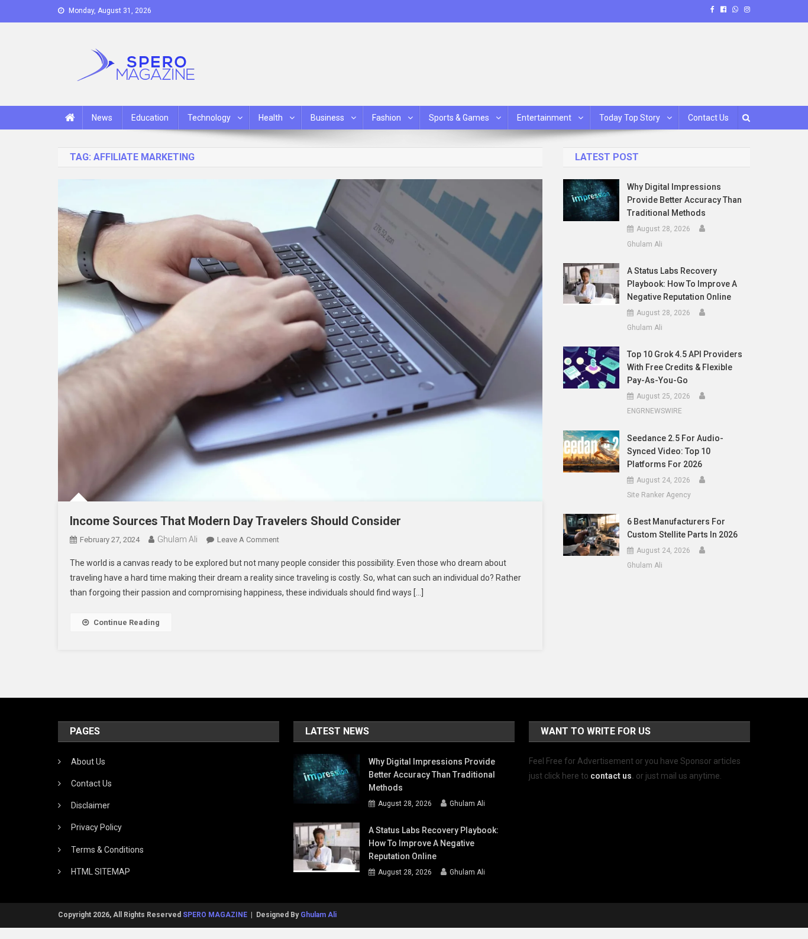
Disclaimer (90, 805)
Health (270, 117)
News (102, 117)
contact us (611, 776)
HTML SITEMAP (100, 871)
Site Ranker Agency (659, 495)
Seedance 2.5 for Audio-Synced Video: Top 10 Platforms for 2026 (675, 451)
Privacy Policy (96, 827)
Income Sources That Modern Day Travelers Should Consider (235, 521)
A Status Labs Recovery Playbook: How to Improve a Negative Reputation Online (682, 284)
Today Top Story (629, 117)
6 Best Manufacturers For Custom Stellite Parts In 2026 (682, 528)
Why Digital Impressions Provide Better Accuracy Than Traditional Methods (684, 200)
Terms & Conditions (107, 849)
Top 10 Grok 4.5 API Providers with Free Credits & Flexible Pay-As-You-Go (684, 367)
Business (327, 117)
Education (150, 117)
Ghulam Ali (177, 539)
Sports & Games (459, 117)
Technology (209, 117)
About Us (88, 761)
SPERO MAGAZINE (215, 915)
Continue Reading (126, 622)
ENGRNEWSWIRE (654, 411)
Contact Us (708, 117)
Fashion (386, 117)
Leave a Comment (248, 539)
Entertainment (544, 117)
